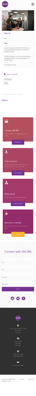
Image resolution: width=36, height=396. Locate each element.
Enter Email (4, 277)
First (3, 262)
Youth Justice (8, 79)
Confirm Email (5, 284)
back (5, 38)
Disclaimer (22, 379)
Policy (6, 83)
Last (2, 269)
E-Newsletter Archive (10, 65)
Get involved (18, 234)
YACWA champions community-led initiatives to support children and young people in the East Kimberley (17, 58)
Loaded (9, 381)
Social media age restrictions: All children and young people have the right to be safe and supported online (17, 49)
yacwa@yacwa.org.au (18, 365)
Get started (18, 173)
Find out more (18, 203)
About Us (7, 33)
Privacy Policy (31, 379)
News (5, 43)
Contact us (18, 142)
